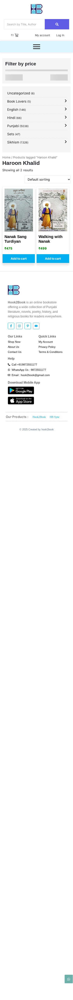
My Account (46, 341)
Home (6, 157)
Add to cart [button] (19, 258)
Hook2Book (39, 417)
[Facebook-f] (11, 326)
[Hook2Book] (36, 9)
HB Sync (55, 417)
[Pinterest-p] (28, 326)
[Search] (57, 24)
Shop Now (14, 341)
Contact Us (14, 351)
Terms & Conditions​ (50, 351)
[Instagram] (19, 326)
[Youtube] (36, 326)
